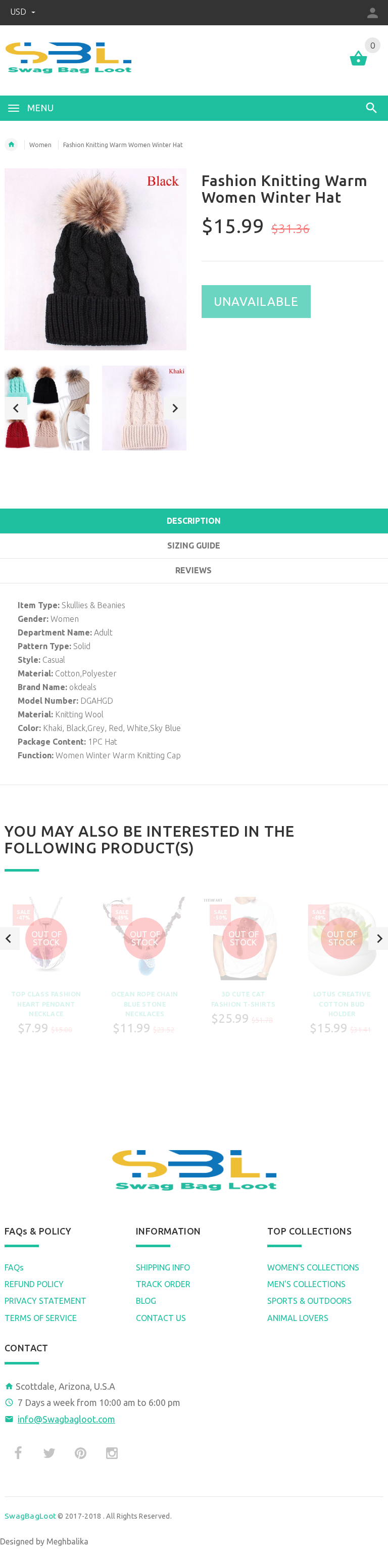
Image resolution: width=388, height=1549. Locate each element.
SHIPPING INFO (163, 1267)
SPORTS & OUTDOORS (309, 1300)
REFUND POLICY (34, 1284)
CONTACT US (161, 1318)
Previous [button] (16, 408)
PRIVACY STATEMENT (45, 1300)
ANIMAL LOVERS (297, 1318)
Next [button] (175, 408)
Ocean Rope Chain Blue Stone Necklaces (144, 1003)
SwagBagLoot (30, 1516)
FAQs (14, 1267)
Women (40, 145)
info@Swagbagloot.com (66, 1419)
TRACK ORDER (163, 1284)
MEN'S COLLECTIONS (306, 1284)
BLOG (146, 1300)
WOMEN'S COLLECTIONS (313, 1267)
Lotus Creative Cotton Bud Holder (341, 1003)
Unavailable (256, 301)
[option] (47, 408)
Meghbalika (67, 1541)
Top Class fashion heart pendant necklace (46, 1003)
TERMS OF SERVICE (41, 1318)
